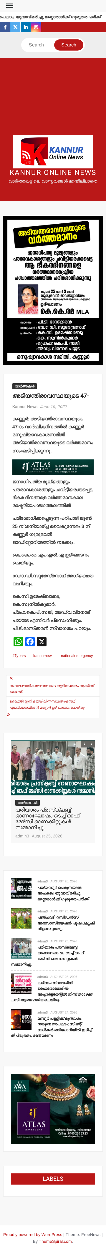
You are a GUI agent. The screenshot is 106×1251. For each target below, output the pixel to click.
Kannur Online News (53, 173)
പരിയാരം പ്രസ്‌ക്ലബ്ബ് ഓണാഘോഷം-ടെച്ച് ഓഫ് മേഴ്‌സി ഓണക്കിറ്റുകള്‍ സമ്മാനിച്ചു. (47, 818)
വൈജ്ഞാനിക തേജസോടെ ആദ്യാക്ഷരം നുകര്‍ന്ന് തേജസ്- (51, 689)
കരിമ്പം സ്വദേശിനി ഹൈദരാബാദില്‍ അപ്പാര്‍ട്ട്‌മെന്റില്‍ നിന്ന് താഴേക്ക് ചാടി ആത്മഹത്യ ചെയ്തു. (51, 991)
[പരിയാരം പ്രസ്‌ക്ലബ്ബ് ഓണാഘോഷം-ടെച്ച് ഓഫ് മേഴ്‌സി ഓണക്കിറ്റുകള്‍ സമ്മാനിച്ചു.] (53, 767)
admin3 (22, 836)
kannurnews (43, 655)
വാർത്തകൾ (24, 386)
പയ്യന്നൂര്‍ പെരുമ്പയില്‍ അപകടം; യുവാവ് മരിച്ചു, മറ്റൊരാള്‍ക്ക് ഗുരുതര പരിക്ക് (63, 893)
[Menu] (9, 6)
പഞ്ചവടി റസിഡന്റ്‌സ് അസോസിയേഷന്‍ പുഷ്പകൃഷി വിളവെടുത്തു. (66, 922)
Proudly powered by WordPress (32, 1234)
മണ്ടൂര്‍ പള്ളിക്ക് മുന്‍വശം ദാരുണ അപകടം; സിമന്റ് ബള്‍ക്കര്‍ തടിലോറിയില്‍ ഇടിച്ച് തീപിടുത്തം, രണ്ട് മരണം (51, 1027)
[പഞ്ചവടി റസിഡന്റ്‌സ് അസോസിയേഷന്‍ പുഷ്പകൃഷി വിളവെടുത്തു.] (21, 917)
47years (19, 655)
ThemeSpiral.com (55, 1241)
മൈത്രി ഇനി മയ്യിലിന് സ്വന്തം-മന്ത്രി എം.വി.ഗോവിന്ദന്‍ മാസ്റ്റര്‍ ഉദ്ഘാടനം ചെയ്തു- (47, 704)
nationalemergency (77, 655)
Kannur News (24, 406)
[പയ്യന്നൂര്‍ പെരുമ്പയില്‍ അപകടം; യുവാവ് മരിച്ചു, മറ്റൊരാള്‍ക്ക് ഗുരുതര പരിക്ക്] (21, 888)
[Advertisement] (53, 96)
